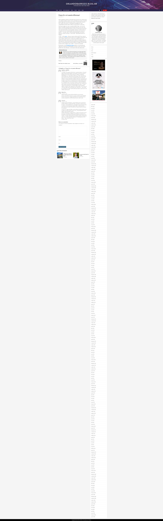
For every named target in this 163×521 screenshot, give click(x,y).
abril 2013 (92, 400)
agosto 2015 (93, 348)
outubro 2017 (93, 300)
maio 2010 (92, 465)
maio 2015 (92, 354)
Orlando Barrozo (63, 50)
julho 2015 (92, 350)
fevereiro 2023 (93, 182)
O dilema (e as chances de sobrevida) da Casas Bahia (67, 154)
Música (72, 10)
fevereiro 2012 (93, 426)
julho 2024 (92, 150)
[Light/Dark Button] (100, 10)
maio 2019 (92, 265)
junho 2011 (92, 441)
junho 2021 (92, 219)
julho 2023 (92, 173)
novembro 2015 (93, 343)
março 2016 (93, 335)
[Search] (101, 10)
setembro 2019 (93, 258)
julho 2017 (92, 306)
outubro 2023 (93, 167)
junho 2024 (93, 152)
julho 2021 (92, 217)
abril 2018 (92, 289)
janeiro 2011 (93, 450)
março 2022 (93, 202)
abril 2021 (92, 222)
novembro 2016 (93, 320)
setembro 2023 (93, 169)
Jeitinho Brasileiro (66, 10)
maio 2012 (92, 420)
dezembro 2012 (93, 407)
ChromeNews (85, 520)
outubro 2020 (93, 234)
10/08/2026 (81, 156)
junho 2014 (92, 374)
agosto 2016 (93, 326)
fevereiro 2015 (93, 359)
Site (59, 143)
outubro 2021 (93, 211)
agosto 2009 (93, 481)
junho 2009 (93, 485)
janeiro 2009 (93, 494)
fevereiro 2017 (93, 315)
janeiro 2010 (93, 472)
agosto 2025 (93, 126)
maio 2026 (92, 110)
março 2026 (93, 113)
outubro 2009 (93, 478)
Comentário (60, 125)
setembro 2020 (93, 235)
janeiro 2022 (93, 206)
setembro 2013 (93, 391)
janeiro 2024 (93, 161)
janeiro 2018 (93, 295)
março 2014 (93, 380)
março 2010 (93, 468)
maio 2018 (92, 287)
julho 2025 (92, 128)
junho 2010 (93, 463)
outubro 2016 (93, 322)
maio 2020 (92, 243)
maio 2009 (92, 487)
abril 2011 (92, 444)
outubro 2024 (93, 145)
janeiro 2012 (93, 428)
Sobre (83, 10)
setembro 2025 (93, 124)
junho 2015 (92, 352)
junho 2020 (93, 241)
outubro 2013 (93, 389)
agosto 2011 (93, 437)
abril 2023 (92, 178)
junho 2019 (92, 263)
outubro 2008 (93, 500)
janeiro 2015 (93, 361)
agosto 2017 (93, 304)
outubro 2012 (93, 411)
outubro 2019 (93, 256)
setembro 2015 (93, 346)
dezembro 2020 (93, 230)
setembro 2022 (93, 191)
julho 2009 (92, 483)
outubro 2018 (93, 278)
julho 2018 (92, 283)
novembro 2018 (93, 276)
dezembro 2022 (93, 185)
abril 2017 (92, 311)
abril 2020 (92, 245)
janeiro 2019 (93, 272)
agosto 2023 (93, 171)
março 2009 (93, 490)
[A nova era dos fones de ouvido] (76, 155)
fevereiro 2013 (93, 404)
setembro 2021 (93, 213)
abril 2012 (92, 422)
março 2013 (93, 402)
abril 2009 (92, 489)
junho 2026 (93, 108)
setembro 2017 (93, 302)
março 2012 (93, 424)
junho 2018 (92, 285)
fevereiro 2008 (93, 514)
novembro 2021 (93, 210)
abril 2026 (92, 112)
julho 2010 (92, 461)
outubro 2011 (93, 433)
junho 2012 (92, 418)
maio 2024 (92, 154)
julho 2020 (92, 239)
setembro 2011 (93, 435)
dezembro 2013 (93, 385)
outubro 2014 (93, 367)
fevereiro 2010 (93, 470)
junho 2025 (93, 130)
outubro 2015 (93, 344)
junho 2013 (92, 396)
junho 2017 (92, 307)
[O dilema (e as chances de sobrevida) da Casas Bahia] (60, 155)
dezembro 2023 (93, 163)
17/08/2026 (65, 157)
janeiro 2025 (93, 139)
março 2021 (93, 224)
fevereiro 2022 (93, 204)
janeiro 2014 (93, 383)
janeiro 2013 (93, 405)
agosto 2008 (93, 503)
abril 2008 (92, 511)
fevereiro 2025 (93, 137)
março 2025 (93, 136)
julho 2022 (92, 195)
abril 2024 (92, 156)
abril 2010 (92, 466)
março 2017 (93, 313)
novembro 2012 (93, 409)
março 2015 (93, 357)
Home (57, 10)
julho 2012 (92, 417)
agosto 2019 (93, 259)
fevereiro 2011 (93, 448)
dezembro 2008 (93, 496)
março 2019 (93, 269)
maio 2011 (92, 442)
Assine (105, 10)
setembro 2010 (93, 457)
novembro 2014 (93, 365)
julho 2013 (92, 394)
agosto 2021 (93, 215)
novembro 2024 (93, 143)
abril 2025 (92, 134)
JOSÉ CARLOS (63, 100)
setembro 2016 (93, 324)
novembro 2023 (93, 165)
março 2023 (93, 180)
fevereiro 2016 (93, 337)
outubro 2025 (93, 123)
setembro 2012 (93, 413)
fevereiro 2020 (93, 248)
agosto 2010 (93, 459)
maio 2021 (92, 221)
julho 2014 (92, 372)
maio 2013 (92, 398)
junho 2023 (93, 174)
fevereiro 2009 (93, 492)
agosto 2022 (93, 193)
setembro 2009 (93, 479)
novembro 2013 (93, 387)
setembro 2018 (93, 280)
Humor (79, 10)
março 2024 (93, 158)
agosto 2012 (93, 415)
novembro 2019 (93, 254)
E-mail (60, 139)
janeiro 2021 (93, 228)
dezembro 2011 (93, 429)
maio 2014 (92, 376)
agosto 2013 (93, 392)
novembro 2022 (93, 187)
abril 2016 (92, 333)
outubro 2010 (93, 455)
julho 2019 (92, 261)
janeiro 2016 (93, 339)
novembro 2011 (93, 431)
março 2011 (93, 446)
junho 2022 (93, 197)
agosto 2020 (93, 237)
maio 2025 (92, 132)
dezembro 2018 (93, 274)
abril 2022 (92, 200)
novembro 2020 (93, 232)
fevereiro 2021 (93, 226)
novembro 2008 (93, 498)
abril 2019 (92, 267)
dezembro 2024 (93, 141)
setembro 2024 (93, 147)
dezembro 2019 (93, 252)
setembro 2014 (93, 368)
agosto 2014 (93, 370)
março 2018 (93, 291)
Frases (75, 10)
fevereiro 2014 (93, 381)
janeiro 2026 (93, 117)
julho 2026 (92, 106)
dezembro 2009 (93, 474)
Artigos (60, 10)
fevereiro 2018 (93, 293)
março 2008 (93, 513)
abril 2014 (92, 378)
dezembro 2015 (93, 341)
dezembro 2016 (93, 319)
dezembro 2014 (93, 363)
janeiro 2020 (93, 250)
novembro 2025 (93, 121)
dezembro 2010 (93, 452)
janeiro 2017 (93, 317)
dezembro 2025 (93, 119)
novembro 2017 (93, 298)
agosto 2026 (93, 104)
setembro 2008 (93, 502)
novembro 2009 (93, 476)
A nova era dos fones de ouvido (84, 155)
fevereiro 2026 (93, 115)
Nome (60, 136)
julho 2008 (92, 505)
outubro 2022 (93, 189)
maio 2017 (92, 309)
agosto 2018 (93, 282)
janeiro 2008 (93, 516)
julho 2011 (92, 439)
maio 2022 (92, 198)
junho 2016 (92, 330)
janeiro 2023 (93, 184)
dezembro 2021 (93, 208)
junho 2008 (93, 507)
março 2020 (93, 246)
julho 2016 (92, 328)
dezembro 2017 (93, 296)
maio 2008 (92, 509)
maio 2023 (92, 176)
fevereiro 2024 (93, 160)
